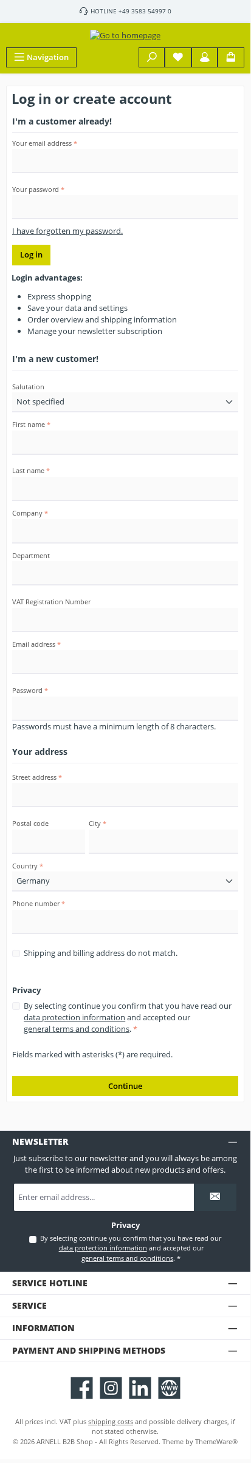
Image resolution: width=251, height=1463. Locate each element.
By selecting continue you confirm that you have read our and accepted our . (128, 1017)
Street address (37, 777)
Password (30, 690)
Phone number (38, 903)
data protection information (74, 1017)
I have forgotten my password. (67, 230)
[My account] (204, 57)
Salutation (28, 386)
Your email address (44, 143)
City (97, 823)
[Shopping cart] (231, 57)
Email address (36, 644)
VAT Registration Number (51, 601)
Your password (38, 189)
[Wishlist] (178, 57)
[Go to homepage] (125, 35)
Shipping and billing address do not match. (100, 952)
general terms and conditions (76, 1028)
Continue (125, 1085)
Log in (31, 254)
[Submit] (215, 1197)
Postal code (30, 823)
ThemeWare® (216, 1441)
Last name (31, 470)
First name (31, 424)
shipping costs (110, 1421)
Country (27, 865)
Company (30, 512)
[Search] (152, 57)
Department (31, 555)
